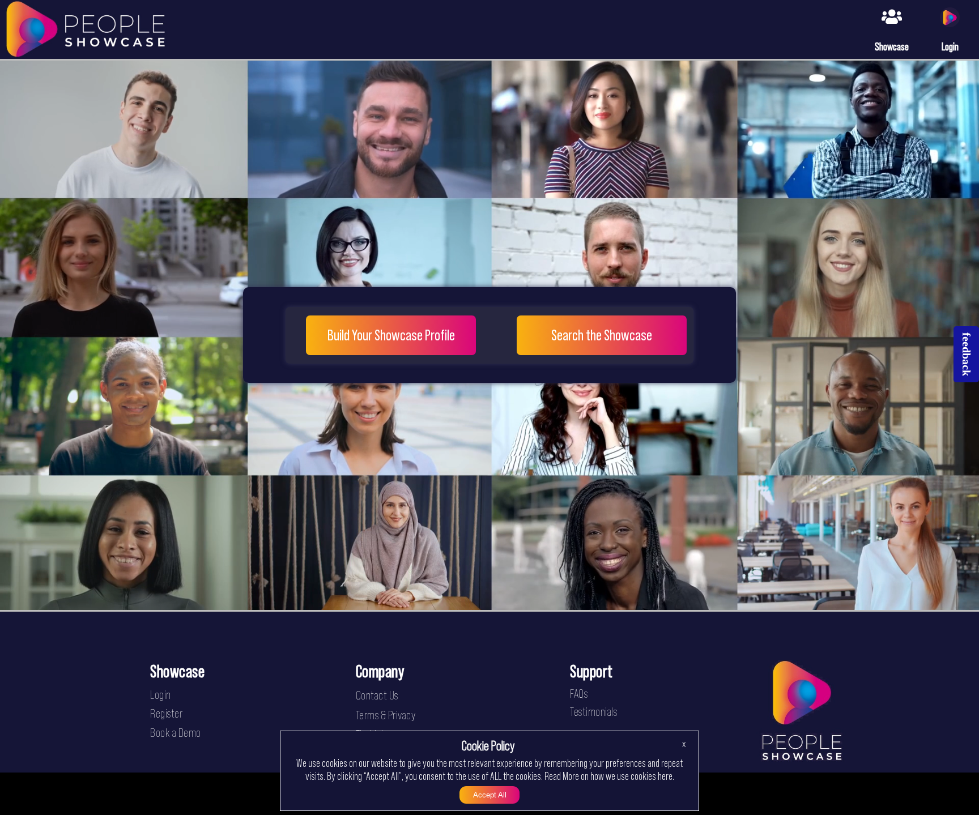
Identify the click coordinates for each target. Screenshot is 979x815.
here (665, 776)
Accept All (489, 795)
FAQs (579, 693)
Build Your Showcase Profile (391, 335)
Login (160, 694)
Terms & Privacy (386, 715)
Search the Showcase (601, 335)
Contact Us (377, 695)
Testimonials (593, 711)
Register (166, 713)
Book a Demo (175, 732)
